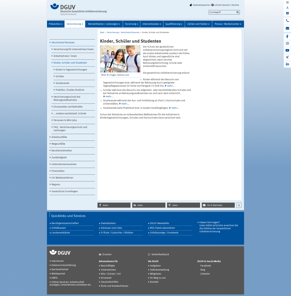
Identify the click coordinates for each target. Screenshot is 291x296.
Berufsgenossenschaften (65, 223)
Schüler (60, 76)
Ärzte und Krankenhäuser (114, 286)
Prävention (54, 24)
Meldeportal (58, 274)
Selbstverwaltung (159, 270)
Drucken (106, 254)
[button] (114, 205)
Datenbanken (108, 223)
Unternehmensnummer (64, 164)
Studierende (62, 83)
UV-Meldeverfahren (62, 178)
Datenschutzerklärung (64, 265)
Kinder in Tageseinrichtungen (71, 70)
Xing (202, 270)
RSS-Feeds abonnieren (162, 228)
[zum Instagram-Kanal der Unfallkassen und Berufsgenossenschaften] (287, 43)
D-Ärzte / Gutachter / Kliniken (117, 233)
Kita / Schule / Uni (111, 274)
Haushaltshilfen (109, 282)
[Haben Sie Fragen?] (287, 21)
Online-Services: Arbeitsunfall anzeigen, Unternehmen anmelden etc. (71, 283)
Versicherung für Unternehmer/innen (74, 49)
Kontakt (154, 282)
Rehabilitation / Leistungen (103, 24)
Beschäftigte (108, 266)
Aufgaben (155, 266)
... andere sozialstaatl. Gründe (70, 113)
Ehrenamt (106, 278)
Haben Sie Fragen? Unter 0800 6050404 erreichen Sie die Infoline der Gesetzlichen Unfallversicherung (218, 227)
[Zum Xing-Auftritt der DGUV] (287, 57)
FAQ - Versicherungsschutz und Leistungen (70, 129)
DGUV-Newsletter (159, 223)
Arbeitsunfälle (59, 137)
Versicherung (74, 24)
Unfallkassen (59, 228)
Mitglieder (155, 274)
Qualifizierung (173, 24)
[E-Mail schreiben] (287, 28)
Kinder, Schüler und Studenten (70, 63)
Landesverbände (61, 233)
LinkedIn (205, 274)
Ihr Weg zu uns (158, 278)
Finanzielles (58, 171)
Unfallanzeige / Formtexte (164, 233)
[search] (224, 12)
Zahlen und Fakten (197, 24)
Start (102, 33)
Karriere (235, 5)
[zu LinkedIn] (287, 64)
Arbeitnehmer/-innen (65, 56)
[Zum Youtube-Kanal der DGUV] (287, 50)
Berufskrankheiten (62, 151)
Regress (56, 184)
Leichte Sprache (222, 5)
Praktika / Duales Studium (70, 90)
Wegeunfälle (58, 144)
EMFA (55, 278)
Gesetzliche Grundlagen (65, 191)
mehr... (171, 86)
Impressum (58, 261)
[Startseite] (78, 9)
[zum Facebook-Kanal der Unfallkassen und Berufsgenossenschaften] (287, 36)
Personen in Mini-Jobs (65, 120)
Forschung (130, 24)
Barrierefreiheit (60, 269)
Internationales (150, 24)
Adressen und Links (111, 228)
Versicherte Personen (63, 42)
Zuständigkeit (59, 157)
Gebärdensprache (201, 5)
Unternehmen (108, 270)
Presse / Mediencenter (227, 24)
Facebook (205, 266)
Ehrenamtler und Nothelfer (68, 107)
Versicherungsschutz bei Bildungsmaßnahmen (67, 98)
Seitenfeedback (160, 254)
